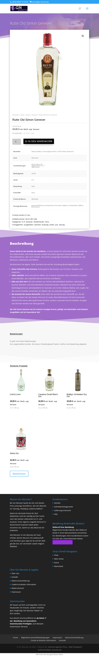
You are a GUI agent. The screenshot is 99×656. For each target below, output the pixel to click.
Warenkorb (58, 566)
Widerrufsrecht (18, 588)
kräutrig (45, 225)
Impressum (16, 592)
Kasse (56, 562)
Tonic (47, 222)
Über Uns (15, 573)
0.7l (23, 222)
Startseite (15, 115)
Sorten (28, 115)
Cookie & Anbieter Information (24, 584)
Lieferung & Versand (62, 510)
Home (15, 637)
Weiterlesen (19, 473)
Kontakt (15, 577)
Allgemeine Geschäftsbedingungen (35, 637)
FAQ (55, 514)
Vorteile (57, 503)
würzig (62, 225)
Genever (35, 115)
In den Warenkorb (40, 141)
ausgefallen (28, 225)
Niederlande (39, 222)
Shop (22, 115)
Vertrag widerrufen (62, 542)
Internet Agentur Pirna (57, 647)
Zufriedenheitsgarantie (63, 507)
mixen (51, 225)
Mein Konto (59, 559)
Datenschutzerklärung (21, 581)
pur (56, 225)
